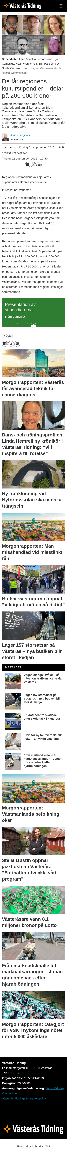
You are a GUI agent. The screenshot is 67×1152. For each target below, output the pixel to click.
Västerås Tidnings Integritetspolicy (24, 1098)
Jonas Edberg (55, 1088)
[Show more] (34, 327)
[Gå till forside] (23, 6)
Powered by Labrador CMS (33, 1146)
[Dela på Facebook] (27, 164)
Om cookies (10, 1093)
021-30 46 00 (16, 1073)
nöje (7, 336)
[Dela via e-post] (38, 164)
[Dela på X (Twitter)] (33, 164)
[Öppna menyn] (61, 6)
